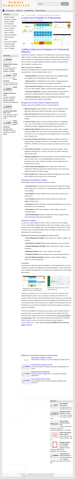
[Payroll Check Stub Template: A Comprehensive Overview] (54, 414)
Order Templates (9, 37)
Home (23, 15)
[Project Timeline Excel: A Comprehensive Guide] (7, 124)
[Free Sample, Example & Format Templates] (16, 8)
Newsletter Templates (10, 35)
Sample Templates (9, 46)
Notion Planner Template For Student (41, 357)
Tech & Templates (31, 15)
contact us (29, 325)
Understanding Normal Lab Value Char (65, 422)
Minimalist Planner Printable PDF (40, 372)
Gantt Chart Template (10, 26)
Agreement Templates (10, 19)
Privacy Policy (10, 10)
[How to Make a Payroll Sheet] (54, 405)
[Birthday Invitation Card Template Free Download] (55, 447)
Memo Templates (9, 32)
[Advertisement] (46, 340)
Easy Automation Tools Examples (40, 379)
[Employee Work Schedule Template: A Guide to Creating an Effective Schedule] (7, 59)
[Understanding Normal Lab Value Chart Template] (54, 424)
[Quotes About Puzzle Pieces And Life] (55, 437)
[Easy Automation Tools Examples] (26, 380)
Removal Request (40, 10)
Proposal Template (9, 44)
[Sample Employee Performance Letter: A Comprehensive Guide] (7, 90)
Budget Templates (9, 21)
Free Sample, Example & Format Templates (42, 476)
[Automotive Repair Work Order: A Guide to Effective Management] (7, 108)
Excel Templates (9, 23)
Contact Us (19, 10)
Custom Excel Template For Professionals (46, 293)
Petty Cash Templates (10, 41)
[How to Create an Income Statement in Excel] (7, 75)
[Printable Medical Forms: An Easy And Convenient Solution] (54, 455)
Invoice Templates (9, 28)
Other (6, 39)
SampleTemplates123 (27, 322)
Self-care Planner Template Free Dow (41, 364)
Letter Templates (9, 30)
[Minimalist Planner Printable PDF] (26, 373)
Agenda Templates (9, 17)
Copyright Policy (29, 10)
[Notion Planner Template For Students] (26, 362)
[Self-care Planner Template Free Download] (26, 366)
